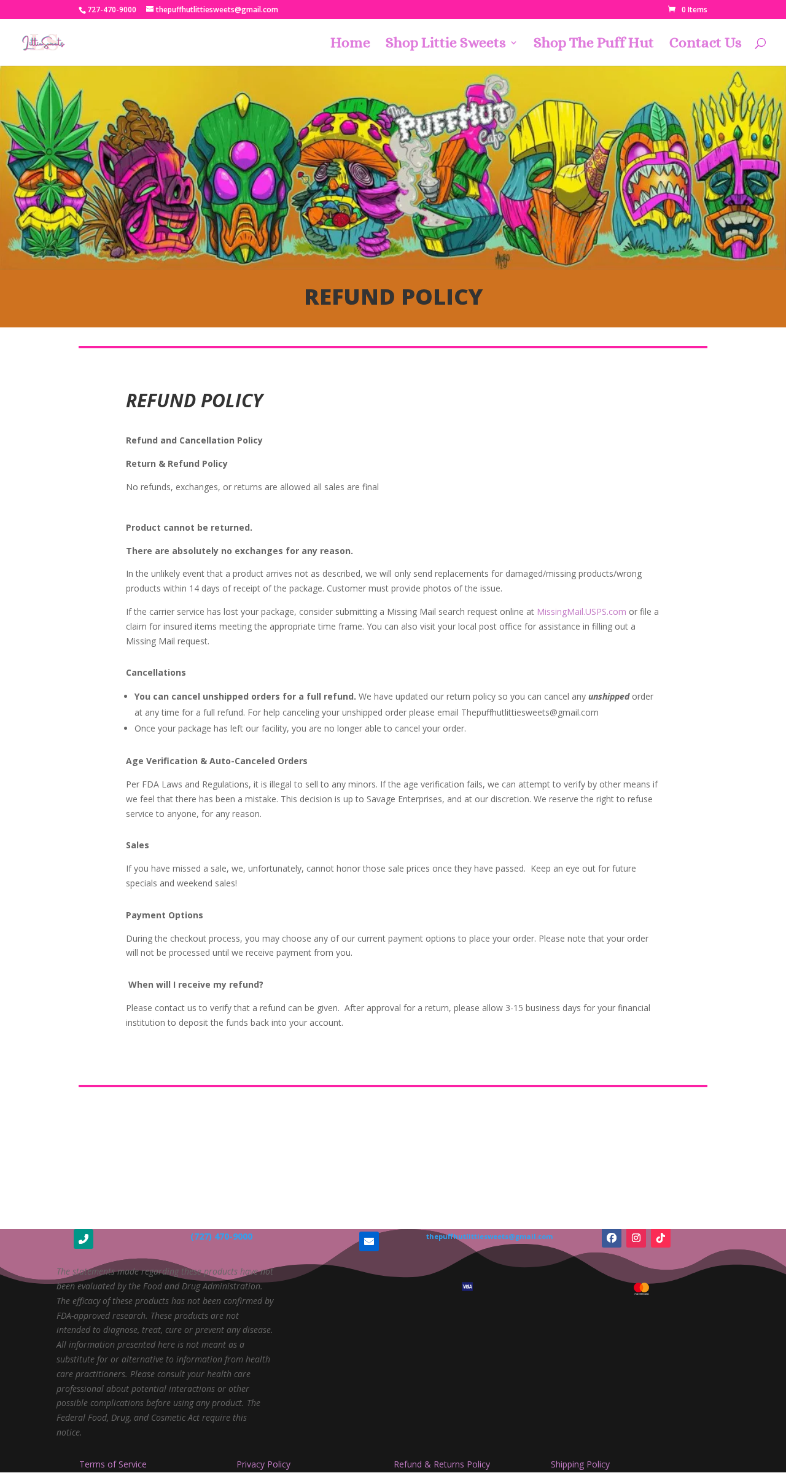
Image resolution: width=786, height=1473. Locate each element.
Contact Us (705, 44)
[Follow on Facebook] (611, 1238)
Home (350, 44)
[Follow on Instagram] (636, 1238)
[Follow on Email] (369, 1241)
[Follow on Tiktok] (661, 1238)
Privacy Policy (263, 1464)
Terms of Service (113, 1464)
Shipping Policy (580, 1464)
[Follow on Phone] (83, 1239)
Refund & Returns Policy (442, 1464)
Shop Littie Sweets (446, 44)
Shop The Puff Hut (594, 44)
